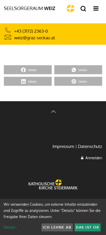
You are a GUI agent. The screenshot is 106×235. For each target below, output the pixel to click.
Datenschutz (90, 146)
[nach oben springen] (53, 112)
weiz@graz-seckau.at (34, 37)
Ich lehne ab (57, 227)
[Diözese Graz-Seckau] (53, 188)
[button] (28, 69)
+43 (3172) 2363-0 (31, 31)
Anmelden (92, 158)
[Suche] (83, 9)
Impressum (63, 146)
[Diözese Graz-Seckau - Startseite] (70, 8)
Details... (11, 227)
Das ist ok (87, 227)
